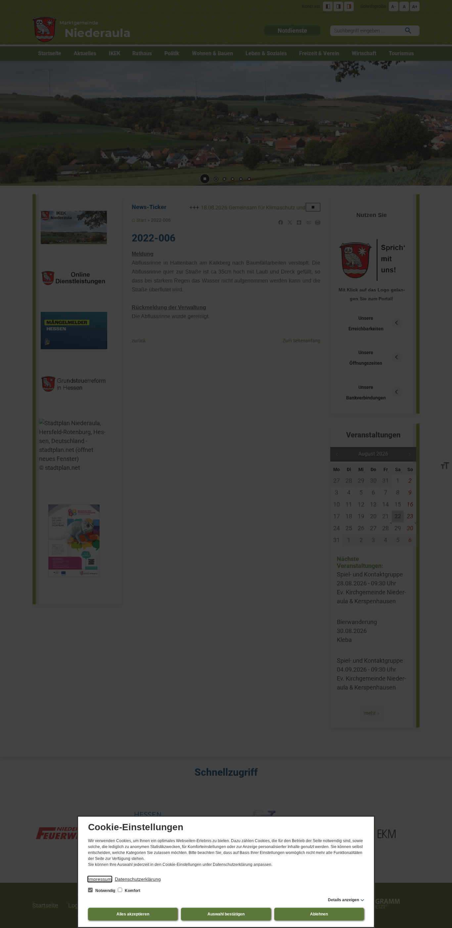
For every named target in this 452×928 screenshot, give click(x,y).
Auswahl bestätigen (226, 914)
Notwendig (105, 890)
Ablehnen (319, 914)
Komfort (132, 890)
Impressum (100, 879)
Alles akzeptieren (132, 914)
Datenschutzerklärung (138, 879)
